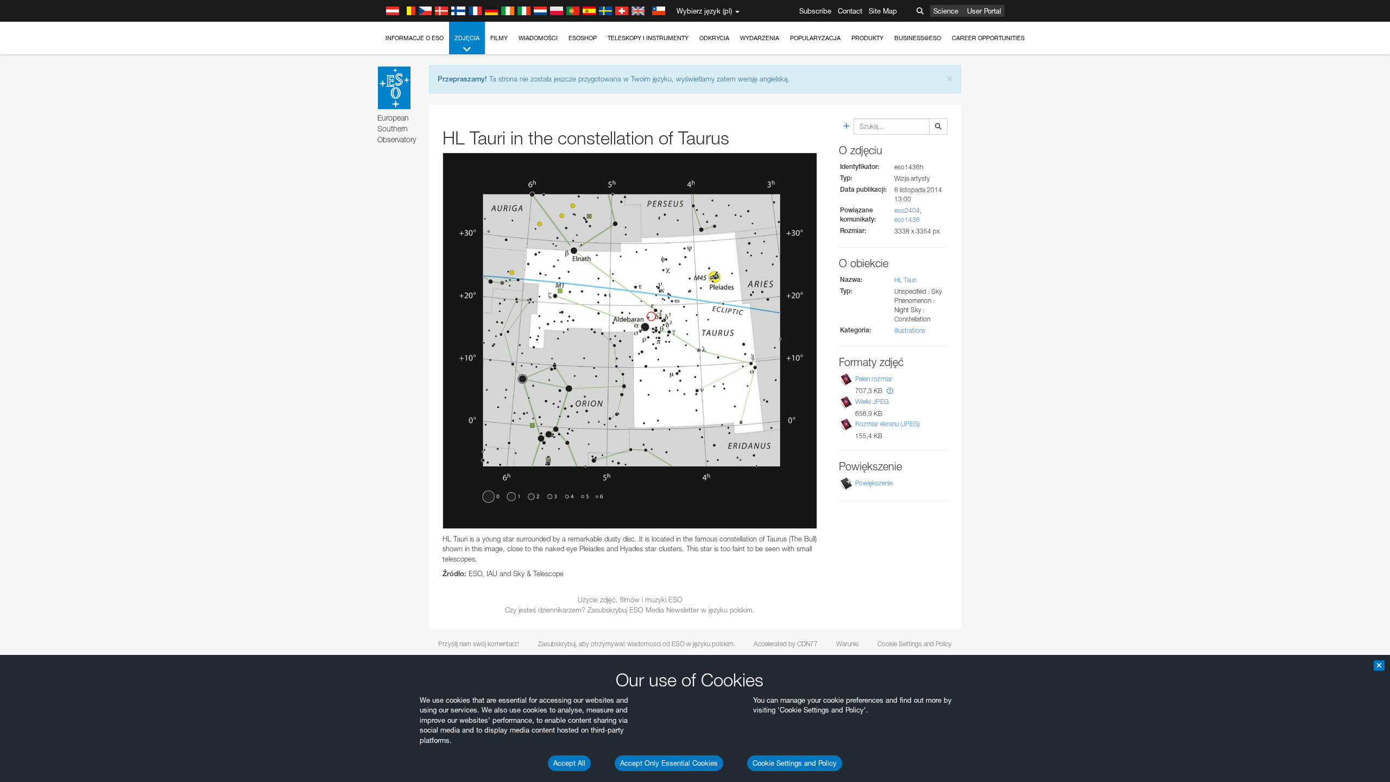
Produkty (867, 38)
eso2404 (907, 210)
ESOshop (582, 38)
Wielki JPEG (872, 402)
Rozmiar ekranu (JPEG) (887, 424)
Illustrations (910, 330)
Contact (850, 11)
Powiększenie (874, 483)
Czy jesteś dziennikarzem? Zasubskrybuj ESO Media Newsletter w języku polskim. (630, 610)
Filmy (499, 38)
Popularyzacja (815, 38)
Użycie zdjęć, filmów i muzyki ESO (630, 599)
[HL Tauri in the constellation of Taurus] (630, 340)
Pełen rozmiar (874, 379)
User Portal (984, 11)
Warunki (847, 644)
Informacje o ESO (415, 38)
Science (945, 11)
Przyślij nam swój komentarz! (478, 644)
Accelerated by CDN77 (786, 644)
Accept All (569, 763)
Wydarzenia (759, 38)
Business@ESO (917, 38)
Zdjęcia (466, 38)
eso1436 (907, 220)
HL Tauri (905, 280)
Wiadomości (538, 38)
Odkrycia (714, 38)
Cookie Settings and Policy (795, 763)
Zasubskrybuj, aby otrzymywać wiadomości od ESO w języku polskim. (636, 644)
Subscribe (815, 11)
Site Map (883, 11)
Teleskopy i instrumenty (648, 38)
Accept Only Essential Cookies (669, 763)
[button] (890, 391)
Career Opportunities (988, 38)
